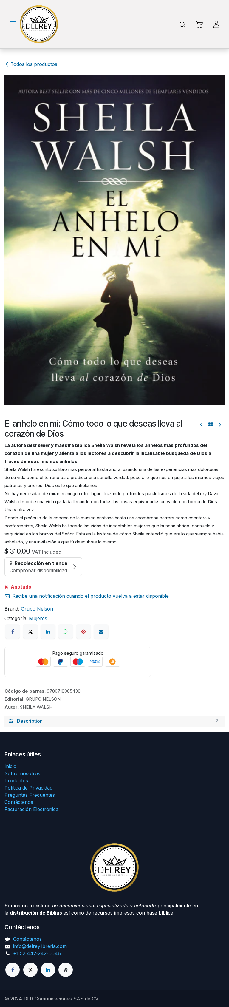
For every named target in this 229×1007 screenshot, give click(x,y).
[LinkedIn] (48, 631)
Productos (16, 781)
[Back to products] (210, 424)
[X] (30, 631)
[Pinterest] (83, 631)
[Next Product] (220, 424)
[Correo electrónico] (101, 631)
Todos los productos (33, 64)
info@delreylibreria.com (40, 946)
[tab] (114, 721)
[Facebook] (12, 631)
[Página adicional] (65, 970)
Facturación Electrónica (31, 809)
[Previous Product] (202, 424)
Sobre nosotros (22, 773)
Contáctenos (18, 802)
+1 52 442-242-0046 (37, 953)
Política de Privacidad (28, 788)
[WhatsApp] (65, 631)
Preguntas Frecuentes (29, 795)
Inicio (10, 766)
